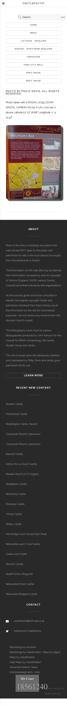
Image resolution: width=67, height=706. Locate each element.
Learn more (33, 375)
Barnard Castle (14, 454)
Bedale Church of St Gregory (22, 474)
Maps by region (51, 652)
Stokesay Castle (15, 504)
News (34, 667)
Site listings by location (23, 647)
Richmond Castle (16, 494)
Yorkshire (33, 57)
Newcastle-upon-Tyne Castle (23, 544)
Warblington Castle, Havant (21, 424)
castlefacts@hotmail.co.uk (29, 620)
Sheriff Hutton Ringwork (19, 574)
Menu (33, 33)
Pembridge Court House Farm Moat (26, 534)
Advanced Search (20, 667)
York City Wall (34, 65)
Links (37, 672)
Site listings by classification (25, 652)
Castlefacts (33, 3)
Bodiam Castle (14, 404)
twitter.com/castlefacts (27, 630)
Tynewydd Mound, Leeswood (23, 434)
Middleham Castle (16, 484)
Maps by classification (22, 657)
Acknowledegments (21, 672)
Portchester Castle (16, 414)
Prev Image (33, 73)
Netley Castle (13, 524)
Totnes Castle (14, 514)
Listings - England (33, 41)
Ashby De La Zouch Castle (21, 464)
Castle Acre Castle (16, 554)
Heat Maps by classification (25, 662)
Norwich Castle (14, 564)
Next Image (33, 81)
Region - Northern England (33, 49)
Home (33, 25)
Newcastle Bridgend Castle (21, 594)
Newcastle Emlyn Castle (20, 584)
